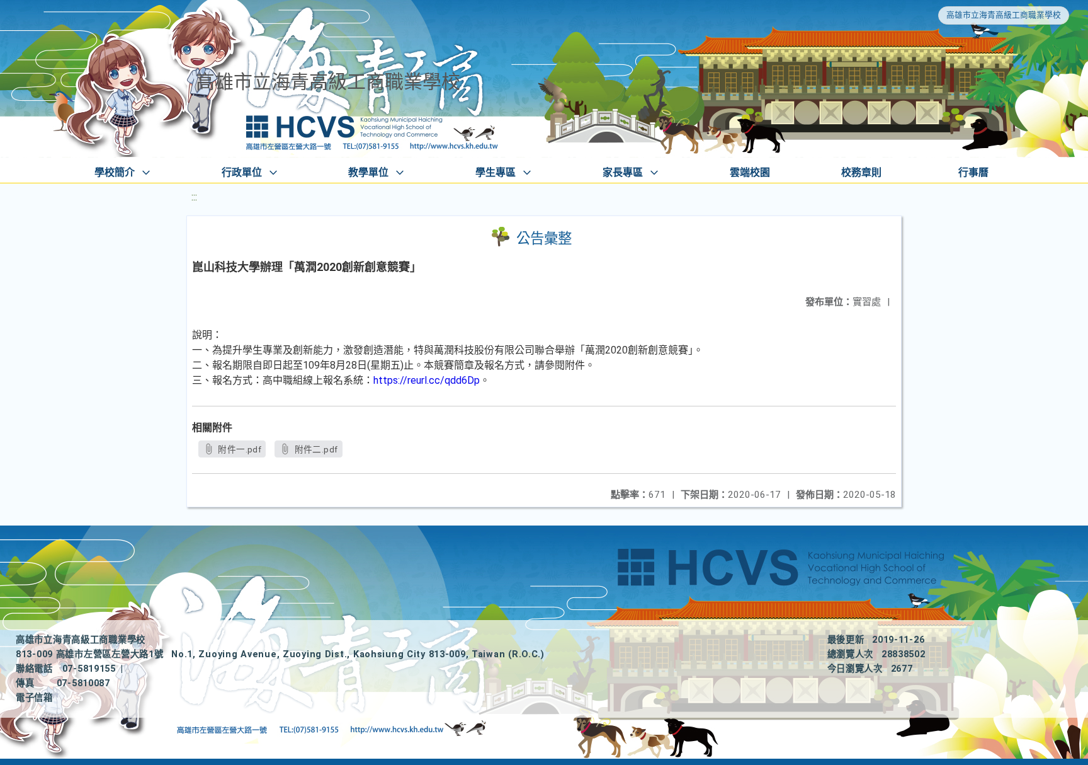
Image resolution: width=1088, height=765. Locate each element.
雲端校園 (750, 172)
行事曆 (973, 172)
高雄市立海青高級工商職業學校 (1003, 15)
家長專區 (623, 172)
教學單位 (368, 172)
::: (194, 197)
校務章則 (861, 172)
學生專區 (495, 172)
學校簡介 (114, 172)
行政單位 (242, 172)
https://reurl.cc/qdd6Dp (426, 380)
